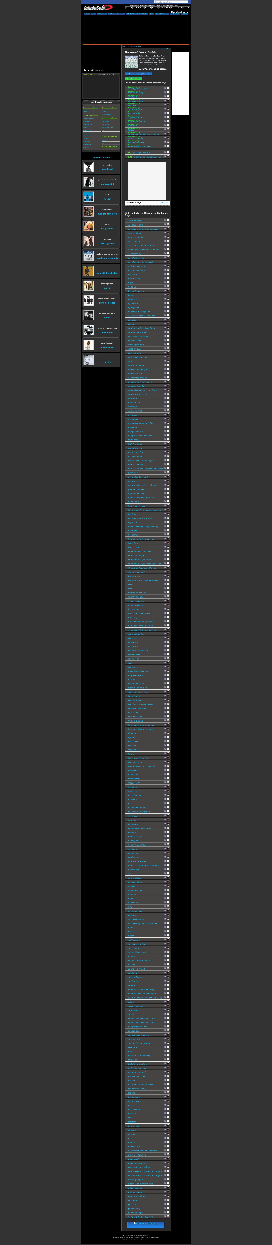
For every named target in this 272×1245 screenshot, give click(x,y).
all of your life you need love (141, 245)
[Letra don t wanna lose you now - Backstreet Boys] (165, 381)
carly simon (107, 228)
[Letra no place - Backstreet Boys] (165, 832)
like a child (133, 741)
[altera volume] (92, 70)
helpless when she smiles (140, 518)
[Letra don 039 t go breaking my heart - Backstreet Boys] (165, 390)
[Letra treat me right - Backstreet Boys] (165, 1125)
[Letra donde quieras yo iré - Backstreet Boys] (165, 394)
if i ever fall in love (136, 605)
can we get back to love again (141, 316)
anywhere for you (136, 117)
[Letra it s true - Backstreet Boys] (165, 679)
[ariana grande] (89, 241)
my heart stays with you (139, 812)
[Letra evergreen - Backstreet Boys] (165, 414)
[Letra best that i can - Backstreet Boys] (165, 278)
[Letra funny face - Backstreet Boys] (165, 472)
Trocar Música (101, 74)
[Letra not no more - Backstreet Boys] (165, 853)
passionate (133, 903)
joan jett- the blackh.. (107, 272)
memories (132, 787)
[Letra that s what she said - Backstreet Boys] (165, 1068)
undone (131, 1142)
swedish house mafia (107, 258)
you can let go (134, 1208)
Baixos (151, 13)
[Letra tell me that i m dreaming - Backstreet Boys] (165, 1055)
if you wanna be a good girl (140, 622)
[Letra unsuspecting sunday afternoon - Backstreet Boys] (165, 1150)
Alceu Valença (87, 130)
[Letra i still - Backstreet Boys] (165, 584)
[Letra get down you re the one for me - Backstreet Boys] (165, 485)
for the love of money (137, 452)
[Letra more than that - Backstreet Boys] (165, 795)
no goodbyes (134, 824)
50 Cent (104, 140)
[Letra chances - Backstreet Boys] (165, 319)
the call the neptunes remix (140, 1084)
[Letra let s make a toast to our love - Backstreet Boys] (165, 724)
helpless (132, 514)
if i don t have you (136, 601)
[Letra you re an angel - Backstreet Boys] (165, 1212)
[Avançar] (89, 71)
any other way (134, 254)
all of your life (134, 241)
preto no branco (107, 302)
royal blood (107, 169)
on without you (135, 878)
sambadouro (107, 358)
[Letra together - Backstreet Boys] (165, 1121)
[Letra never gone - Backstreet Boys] (165, 815)
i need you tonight (136, 572)
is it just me (133, 667)
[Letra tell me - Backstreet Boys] (165, 1051)
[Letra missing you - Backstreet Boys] (165, 791)
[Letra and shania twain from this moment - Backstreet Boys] (165, 133)
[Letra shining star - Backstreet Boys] (165, 981)
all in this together (136, 137)
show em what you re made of (142, 994)
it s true (131, 679)
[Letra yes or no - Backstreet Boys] (165, 1200)
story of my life (134, 1039)
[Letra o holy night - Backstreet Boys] (165, 869)
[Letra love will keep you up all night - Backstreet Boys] (165, 766)
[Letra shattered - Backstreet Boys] (165, 972)
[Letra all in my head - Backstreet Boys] (165, 233)
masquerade (134, 783)
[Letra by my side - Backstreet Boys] (165, 303)
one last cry (133, 886)
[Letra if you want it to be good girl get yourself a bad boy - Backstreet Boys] (165, 629)
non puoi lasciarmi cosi (138, 845)
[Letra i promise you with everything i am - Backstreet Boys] (165, 580)
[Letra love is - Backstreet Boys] (165, 753)
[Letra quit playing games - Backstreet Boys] (165, 919)
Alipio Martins (87, 144)
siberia (131, 1002)
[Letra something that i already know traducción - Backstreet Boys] (165, 1022)
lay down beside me (137, 708)
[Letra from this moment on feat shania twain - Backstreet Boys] (165, 468)
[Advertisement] (136, 29)
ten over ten (107, 165)
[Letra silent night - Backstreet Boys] (165, 1010)
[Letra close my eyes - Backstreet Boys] (165, 348)
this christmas (134, 1109)
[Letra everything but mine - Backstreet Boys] (165, 431)
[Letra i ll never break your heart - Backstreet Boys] (165, 146)
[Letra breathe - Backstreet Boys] (165, 295)
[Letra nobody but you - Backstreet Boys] (165, 836)
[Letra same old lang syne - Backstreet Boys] (165, 952)
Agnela (85, 127)
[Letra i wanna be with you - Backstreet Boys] (165, 592)
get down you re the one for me (142, 485)
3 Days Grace (106, 121)
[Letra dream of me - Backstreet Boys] (165, 402)
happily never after (136, 493)
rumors (131, 936)
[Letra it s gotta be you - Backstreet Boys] (165, 675)
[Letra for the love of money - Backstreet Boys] (165, 452)
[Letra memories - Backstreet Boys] (165, 786)
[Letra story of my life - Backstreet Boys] (165, 1039)
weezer (107, 198)
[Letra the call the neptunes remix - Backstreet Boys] (165, 1084)
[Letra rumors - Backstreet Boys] (165, 935)
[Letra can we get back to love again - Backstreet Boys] (165, 315)
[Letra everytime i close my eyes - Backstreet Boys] (165, 435)
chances (132, 320)
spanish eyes (134, 1031)
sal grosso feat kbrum (107, 313)
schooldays (107, 269)
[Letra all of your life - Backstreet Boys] (165, 241)
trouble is (132, 1130)
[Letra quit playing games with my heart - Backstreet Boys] (165, 923)
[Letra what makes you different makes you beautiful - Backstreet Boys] (165, 1171)
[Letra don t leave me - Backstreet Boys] (165, 373)
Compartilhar (133, 74)
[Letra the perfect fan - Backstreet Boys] (165, 1096)
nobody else (134, 841)
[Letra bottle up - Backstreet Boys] (165, 286)
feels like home (135, 444)
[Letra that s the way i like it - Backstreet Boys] (165, 1063)
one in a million (135, 882)
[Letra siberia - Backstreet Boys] (165, 1001)
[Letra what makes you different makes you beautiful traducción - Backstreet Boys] (165, 1175)
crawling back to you (137, 357)
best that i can (134, 278)
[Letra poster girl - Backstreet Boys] (165, 915)
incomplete (134, 104)
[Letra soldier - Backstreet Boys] (165, 1014)
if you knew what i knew (139, 613)
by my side (133, 303)
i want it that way (135, 92)
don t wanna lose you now (140, 382)
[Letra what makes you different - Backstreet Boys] (165, 1167)
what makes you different (139, 1167)
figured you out (135, 448)
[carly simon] (89, 226)
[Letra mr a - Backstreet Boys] (165, 803)
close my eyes (134, 349)
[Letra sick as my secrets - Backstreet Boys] (165, 1006)
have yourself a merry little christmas (144, 510)
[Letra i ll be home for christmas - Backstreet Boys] (165, 551)
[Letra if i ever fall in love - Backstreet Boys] (165, 605)
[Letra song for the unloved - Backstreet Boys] (165, 1026)
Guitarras (184, 13)
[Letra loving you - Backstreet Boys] (165, 770)
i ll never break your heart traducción (144, 564)
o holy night (133, 870)
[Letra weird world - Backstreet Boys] (165, 1158)
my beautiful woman (137, 808)
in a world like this (136, 634)
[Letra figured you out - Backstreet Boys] (165, 448)
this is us (132, 1113)
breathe (131, 295)
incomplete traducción (138, 650)
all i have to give (135, 100)
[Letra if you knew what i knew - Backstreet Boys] (165, 613)
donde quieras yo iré (137, 394)
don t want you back (137, 386)
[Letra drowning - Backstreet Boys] (165, 125)
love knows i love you (138, 758)
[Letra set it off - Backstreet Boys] (165, 964)
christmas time (134, 340)
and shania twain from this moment (144, 133)
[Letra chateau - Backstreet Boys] (165, 324)
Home (87, 13)
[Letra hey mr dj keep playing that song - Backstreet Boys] (165, 526)
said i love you (134, 948)
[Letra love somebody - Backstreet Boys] (165, 762)
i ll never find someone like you (142, 568)
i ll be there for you (136, 555)
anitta (107, 317)
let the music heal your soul (140, 729)
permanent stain (135, 911)
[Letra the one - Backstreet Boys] (165, 1092)
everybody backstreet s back (141, 423)
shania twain (107, 347)
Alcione (85, 133)
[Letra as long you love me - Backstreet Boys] (165, 88)
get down (132, 481)
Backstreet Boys (136, 46)
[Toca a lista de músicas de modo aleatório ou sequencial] (117, 74)
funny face (133, 473)
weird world (133, 1159)
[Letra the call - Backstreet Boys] (165, 1080)
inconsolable (134, 112)
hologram (132, 531)
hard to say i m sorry (137, 506)
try (129, 1138)
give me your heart (136, 489)
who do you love (135, 1192)
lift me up (132, 733)
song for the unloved (137, 1027)
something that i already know (141, 1018)
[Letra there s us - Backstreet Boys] (165, 1105)
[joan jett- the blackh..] (89, 271)
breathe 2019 (134, 299)
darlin (130, 361)
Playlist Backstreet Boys (147, 1223)
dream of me (134, 402)
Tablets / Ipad (120, 13)
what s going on (135, 1180)
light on (131, 737)
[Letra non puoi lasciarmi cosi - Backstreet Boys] (165, 844)
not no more (133, 853)
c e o (107, 194)
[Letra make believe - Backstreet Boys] (165, 778)
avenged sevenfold (107, 213)
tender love (133, 1060)
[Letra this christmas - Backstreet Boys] (165, 1109)
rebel (130, 927)
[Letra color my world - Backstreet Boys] (165, 352)
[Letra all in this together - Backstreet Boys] (165, 138)
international (133, 659)
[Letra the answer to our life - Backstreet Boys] (165, 1072)
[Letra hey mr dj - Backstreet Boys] (165, 522)
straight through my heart (139, 1043)
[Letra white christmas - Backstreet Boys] (165, 1187)
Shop (93, 13)
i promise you (134, 576)
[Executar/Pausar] (85, 70)
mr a (130, 803)
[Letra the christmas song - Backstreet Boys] (165, 1088)
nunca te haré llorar (137, 861)
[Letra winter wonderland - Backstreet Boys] (165, 1196)
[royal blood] (89, 167)
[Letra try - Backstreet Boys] (165, 1138)
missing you (133, 791)
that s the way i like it (137, 1064)
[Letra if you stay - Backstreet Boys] (165, 617)
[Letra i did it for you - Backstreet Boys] (165, 543)
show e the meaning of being (141, 989)
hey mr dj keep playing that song (143, 526)
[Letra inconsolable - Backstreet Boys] (165, 113)
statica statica (107, 209)
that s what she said (137, 1068)
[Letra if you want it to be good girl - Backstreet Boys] (165, 625)
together (132, 1122)
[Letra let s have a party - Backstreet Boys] (165, 720)
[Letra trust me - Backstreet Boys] (165, 1134)
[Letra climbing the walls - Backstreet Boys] (165, 344)
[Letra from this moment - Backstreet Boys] (165, 464)
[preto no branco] (89, 300)
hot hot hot (133, 535)
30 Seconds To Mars (107, 127)
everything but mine (137, 431)
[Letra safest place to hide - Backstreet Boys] (165, 944)
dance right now (107, 283)
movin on (132, 799)
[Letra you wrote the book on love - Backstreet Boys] (165, 1216)
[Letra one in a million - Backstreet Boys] (165, 882)
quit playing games (136, 919)
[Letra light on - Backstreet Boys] (165, 737)
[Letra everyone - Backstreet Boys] (165, 427)
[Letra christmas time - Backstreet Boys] (165, 340)
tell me (131, 1051)
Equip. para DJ (175, 13)
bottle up (132, 287)
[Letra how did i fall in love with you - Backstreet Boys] (165, 538)
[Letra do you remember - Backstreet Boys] (165, 365)
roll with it (132, 932)
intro (130, 663)
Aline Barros (86, 141)
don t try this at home (137, 378)
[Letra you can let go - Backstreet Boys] (165, 1208)
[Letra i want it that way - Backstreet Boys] (165, 92)
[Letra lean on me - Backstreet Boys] (165, 712)
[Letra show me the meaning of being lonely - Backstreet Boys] (165, 997)
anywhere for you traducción (141, 262)
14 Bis (85, 111)
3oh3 (103, 133)
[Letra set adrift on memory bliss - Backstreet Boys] (165, 960)
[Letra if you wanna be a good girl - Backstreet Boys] (165, 621)
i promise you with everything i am (143, 580)
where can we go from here (140, 1184)
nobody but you (135, 836)
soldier (131, 1014)
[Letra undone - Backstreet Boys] (165, 1142)
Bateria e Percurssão (162, 13)
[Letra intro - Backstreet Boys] (165, 662)
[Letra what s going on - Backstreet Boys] (165, 1179)
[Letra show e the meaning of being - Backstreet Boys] (165, 989)
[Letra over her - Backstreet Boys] (165, 894)
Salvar (85, 74)
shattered (132, 973)
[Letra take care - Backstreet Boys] (165, 1047)
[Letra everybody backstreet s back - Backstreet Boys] (165, 423)
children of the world (137, 332)
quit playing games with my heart (143, 923)
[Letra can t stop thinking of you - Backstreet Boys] (165, 311)
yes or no (132, 1200)
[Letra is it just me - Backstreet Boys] (165, 667)
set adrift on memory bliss (140, 960)
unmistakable (134, 1146)
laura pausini (107, 183)
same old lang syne (137, 952)
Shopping (116, 1237)
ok (129, 874)
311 (103, 130)
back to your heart (136, 121)
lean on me (133, 712)
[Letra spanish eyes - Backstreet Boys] (165, 1030)
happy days (133, 502)
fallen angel (133, 440)
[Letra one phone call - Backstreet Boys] (165, 890)
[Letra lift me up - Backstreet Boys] (165, 733)
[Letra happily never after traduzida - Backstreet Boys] (165, 497)
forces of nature (135, 456)
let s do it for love (136, 717)
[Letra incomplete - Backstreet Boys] (165, 105)
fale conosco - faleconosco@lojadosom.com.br (136, 1235)
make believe (134, 779)
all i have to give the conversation (143, 229)
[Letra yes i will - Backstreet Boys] (165, 1204)
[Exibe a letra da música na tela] (165, 152)
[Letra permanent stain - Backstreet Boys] (165, 910)
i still (130, 584)
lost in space (134, 750)
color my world (134, 353)
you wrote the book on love (140, 1217)
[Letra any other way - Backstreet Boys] (165, 253)
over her (132, 894)
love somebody (135, 762)
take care (132, 1047)
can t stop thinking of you (139, 312)
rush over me (134, 940)
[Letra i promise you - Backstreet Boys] (165, 576)
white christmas (135, 1188)
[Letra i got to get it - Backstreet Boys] (165, 547)
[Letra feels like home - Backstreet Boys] (165, 443)
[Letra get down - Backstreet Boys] (165, 481)
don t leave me (135, 374)
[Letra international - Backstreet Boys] (165, 658)
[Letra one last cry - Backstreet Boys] (165, 886)
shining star (133, 981)
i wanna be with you (137, 593)
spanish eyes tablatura (138, 1035)
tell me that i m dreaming (139, 1056)
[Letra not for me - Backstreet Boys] (165, 848)
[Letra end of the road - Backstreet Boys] (165, 410)
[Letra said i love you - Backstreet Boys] (165, 948)
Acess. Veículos (102, 13)
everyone (132, 427)
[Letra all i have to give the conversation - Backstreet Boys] (165, 228)
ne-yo (107, 287)
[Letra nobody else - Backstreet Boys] (165, 840)
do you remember (136, 365)
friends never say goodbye (140, 460)
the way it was (134, 1101)
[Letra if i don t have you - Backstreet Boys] (165, 600)
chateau (132, 324)
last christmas (134, 700)
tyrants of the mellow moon (107, 328)
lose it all (132, 746)
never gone (133, 816)
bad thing (107, 239)
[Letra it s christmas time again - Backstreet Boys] (165, 671)
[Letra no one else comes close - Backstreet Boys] (165, 828)
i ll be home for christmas (139, 551)
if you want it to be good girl (140, 626)
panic (130, 898)
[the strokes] (89, 330)
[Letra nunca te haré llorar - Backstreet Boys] (165, 861)
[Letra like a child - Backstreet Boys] (165, 741)
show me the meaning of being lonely (145, 998)
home (125, 46)
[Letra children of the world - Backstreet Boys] (165, 332)
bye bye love (134, 307)
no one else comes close (139, 828)
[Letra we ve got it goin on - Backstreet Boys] (165, 1154)
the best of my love (136, 1076)
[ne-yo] (89, 285)
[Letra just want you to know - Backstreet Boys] (165, 691)
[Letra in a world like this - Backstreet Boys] (165, 634)
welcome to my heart (137, 1163)
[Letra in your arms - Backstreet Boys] (165, 642)
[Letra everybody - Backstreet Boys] (165, 96)
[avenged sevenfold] (89, 211)
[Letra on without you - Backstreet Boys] (165, 877)
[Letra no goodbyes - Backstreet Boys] (165, 824)
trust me (132, 1134)
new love (132, 820)
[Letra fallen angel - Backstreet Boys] (165, 439)
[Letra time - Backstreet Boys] (165, 1117)
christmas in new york (138, 336)
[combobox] (171, 1)
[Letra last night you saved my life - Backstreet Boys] (165, 704)
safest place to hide (137, 944)
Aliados (85, 138)
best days (132, 274)
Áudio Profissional (142, 13)
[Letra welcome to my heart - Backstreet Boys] (165, 1163)
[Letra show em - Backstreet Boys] (165, 985)
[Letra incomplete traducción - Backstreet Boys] (165, 650)
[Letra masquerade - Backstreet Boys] (165, 782)
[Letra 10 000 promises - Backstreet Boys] (165, 109)
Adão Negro (86, 121)
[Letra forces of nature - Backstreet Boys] (165, 456)
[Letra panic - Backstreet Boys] (165, 898)
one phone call (135, 890)
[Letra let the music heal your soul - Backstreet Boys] (165, 729)
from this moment (136, 464)
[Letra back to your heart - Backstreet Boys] (165, 121)
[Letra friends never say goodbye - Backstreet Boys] (165, 460)
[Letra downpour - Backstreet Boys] (165, 398)
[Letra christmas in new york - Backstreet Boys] (165, 336)
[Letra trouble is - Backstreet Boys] (165, 1130)
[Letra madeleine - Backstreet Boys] (165, 774)
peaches (107, 224)
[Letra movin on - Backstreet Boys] (165, 799)
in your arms (134, 642)
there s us (132, 1105)
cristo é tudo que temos (107, 298)
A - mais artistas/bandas (90, 115)
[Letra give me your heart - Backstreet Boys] (165, 489)
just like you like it (136, 684)
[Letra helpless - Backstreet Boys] (165, 514)
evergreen (133, 415)
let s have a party (136, 721)
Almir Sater (86, 147)
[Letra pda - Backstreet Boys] (165, 906)
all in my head (134, 233)
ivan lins (107, 361)
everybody (134, 96)
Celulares (111, 13)
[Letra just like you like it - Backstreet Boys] (165, 683)
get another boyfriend (138, 477)
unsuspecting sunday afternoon (142, 1151)
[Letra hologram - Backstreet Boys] (165, 530)
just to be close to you (138, 688)
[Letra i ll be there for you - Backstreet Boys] (165, 555)
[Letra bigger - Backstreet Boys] (165, 129)
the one (131, 1093)
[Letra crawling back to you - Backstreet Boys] (165, 357)
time (130, 1118)
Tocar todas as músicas (133, 78)
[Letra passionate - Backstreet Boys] (165, 902)
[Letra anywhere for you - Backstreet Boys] (165, 117)
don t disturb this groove (139, 369)
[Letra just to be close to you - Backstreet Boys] (165, 687)
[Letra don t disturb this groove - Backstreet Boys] (165, 369)
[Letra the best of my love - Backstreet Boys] (165, 1076)
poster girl (132, 915)
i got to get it (133, 547)
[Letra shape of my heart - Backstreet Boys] (165, 968)
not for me (132, 849)
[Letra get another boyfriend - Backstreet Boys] (165, 476)
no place (132, 832)
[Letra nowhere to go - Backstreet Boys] (165, 857)
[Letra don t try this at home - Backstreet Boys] (165, 377)
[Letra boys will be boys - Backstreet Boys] (165, 142)
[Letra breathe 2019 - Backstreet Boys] (165, 299)
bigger (134, 129)
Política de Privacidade (152, 1237)
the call (131, 1080)
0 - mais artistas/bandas (90, 108)
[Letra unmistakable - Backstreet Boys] (165, 1146)
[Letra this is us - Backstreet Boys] (165, 1113)
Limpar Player (110, 74)
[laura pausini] (89, 182)
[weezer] (89, 196)
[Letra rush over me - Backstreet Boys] (165, 939)
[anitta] (89, 315)
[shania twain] (89, 345)
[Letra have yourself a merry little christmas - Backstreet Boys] (165, 510)
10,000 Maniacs (106, 114)
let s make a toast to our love (141, 725)
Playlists (91, 74)
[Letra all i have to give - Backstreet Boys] (165, 100)
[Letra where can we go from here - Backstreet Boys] (165, 1183)
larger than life (134, 696)
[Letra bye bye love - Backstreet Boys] (165, 307)
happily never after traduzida (141, 498)
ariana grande (107, 243)
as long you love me (137, 88)
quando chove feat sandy (107, 180)
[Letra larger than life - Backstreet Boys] (165, 696)
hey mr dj (132, 522)
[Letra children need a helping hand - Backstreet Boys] (165, 328)
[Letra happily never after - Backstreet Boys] (165, 493)
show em (132, 985)
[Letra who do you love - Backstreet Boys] (165, 1192)
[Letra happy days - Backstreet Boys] (165, 501)
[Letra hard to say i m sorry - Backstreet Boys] (165, 505)
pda (130, 907)
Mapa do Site (124, 1237)
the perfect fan (134, 1097)
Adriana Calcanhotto (88, 118)
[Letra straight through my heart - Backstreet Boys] (165, 1043)
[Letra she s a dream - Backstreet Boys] (165, 977)
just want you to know (138, 692)
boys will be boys (136, 141)
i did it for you (134, 543)
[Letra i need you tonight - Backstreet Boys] (165, 572)
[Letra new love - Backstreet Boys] (165, 820)
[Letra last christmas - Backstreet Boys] (165, 700)
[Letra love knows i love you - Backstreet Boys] (165, 758)
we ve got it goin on (137, 1155)
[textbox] (171, 2)
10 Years (104, 111)
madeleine (133, 774)
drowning (134, 125)
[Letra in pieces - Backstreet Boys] (165, 638)
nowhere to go (134, 857)
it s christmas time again (139, 671)
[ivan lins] (89, 360)
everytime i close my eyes (140, 436)
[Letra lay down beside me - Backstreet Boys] (165, 708)
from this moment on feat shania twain (145, 469)
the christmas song (137, 1089)
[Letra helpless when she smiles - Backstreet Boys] (165, 518)
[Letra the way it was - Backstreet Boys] (165, 1101)
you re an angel (135, 1213)
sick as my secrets (136, 1006)
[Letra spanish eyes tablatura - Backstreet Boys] (165, 1034)
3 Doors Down (106, 124)
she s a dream (134, 977)
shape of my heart (136, 969)
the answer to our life (137, 1072)
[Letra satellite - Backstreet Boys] (165, 956)
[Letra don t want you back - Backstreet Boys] (165, 386)
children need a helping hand (141, 328)
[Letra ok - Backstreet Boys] (165, 873)
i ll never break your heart (139, 146)
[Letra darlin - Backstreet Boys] (165, 361)
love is (131, 754)
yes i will (132, 1204)
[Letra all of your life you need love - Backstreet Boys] (165, 245)
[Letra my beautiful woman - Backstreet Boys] (165, 807)
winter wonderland (136, 1196)
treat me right (134, 1126)
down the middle (107, 343)
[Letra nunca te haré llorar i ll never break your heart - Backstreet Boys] (165, 865)
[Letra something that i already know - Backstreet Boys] (165, 1018)
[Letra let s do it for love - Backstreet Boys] (165, 716)
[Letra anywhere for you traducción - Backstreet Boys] (165, 262)
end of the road (135, 411)
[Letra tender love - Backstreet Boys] (165, 1059)
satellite (131, 956)
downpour (132, 398)
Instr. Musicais (131, 13)
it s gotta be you (135, 675)
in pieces (132, 638)
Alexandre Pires (87, 136)
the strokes (107, 332)
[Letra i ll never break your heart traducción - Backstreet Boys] (165, 563)
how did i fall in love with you (141, 539)
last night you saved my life (140, 704)
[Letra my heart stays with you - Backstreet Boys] (165, 811)
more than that (134, 795)
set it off (131, 965)
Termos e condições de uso (136, 1237)
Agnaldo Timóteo (87, 124)
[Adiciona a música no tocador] (168, 88)
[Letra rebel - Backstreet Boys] (165, 927)
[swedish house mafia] (89, 256)
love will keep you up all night (141, 766)
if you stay (132, 617)
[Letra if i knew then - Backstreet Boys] (165, 609)
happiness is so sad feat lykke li (107, 254)
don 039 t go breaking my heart (142, 390)
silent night (133, 1010)
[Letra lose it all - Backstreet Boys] (165, 745)
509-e (103, 143)
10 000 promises (136, 108)
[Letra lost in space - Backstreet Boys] (165, 749)
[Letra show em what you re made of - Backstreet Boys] (165, 993)
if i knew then (134, 609)
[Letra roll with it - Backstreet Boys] (165, 931)
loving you (133, 770)
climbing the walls (136, 345)
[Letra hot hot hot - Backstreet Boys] (165, 534)
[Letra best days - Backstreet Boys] (165, 274)
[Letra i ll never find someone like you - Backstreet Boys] (165, 567)
